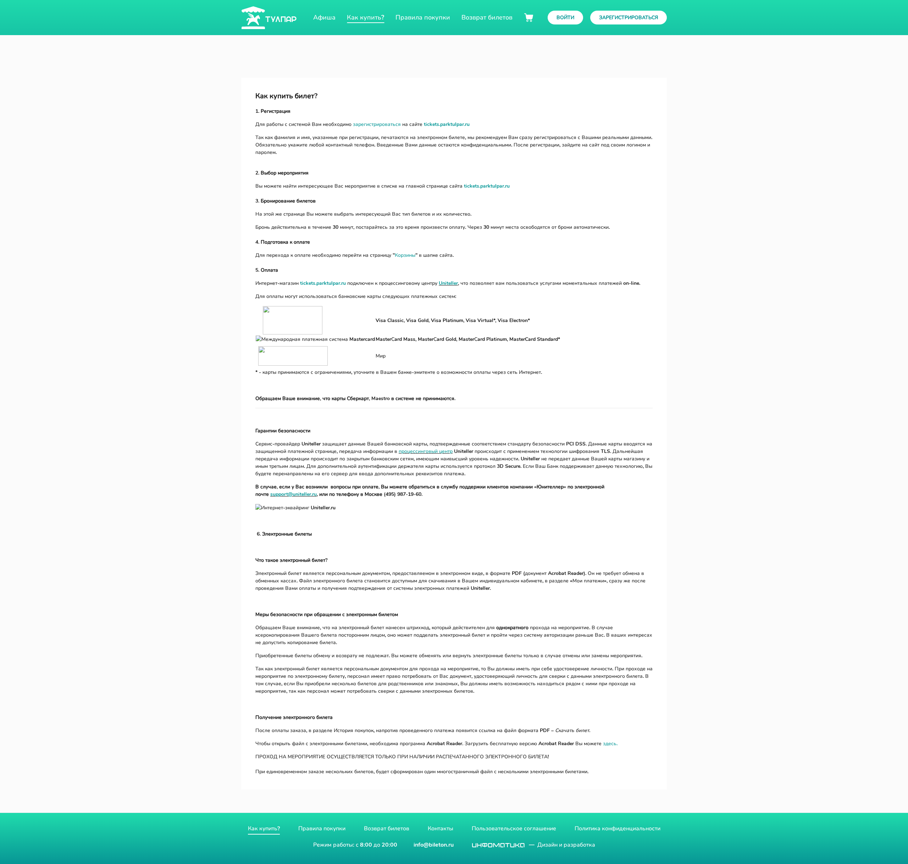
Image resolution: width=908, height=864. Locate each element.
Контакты (440, 828)
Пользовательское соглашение (514, 828)
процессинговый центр (426, 451)
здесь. (610, 743)
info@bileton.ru (434, 845)
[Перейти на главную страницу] (269, 17)
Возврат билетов (386, 828)
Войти (565, 17)
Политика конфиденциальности (617, 828)
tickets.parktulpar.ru (447, 124)
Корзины (405, 255)
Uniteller (448, 283)
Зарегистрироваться (628, 17)
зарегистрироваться (377, 124)
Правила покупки (321, 828)
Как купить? (264, 828)
